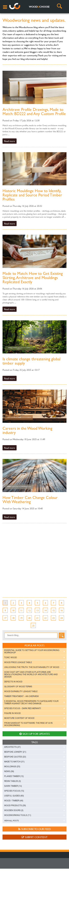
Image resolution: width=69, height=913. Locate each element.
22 (45, 618)
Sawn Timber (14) (13, 786)
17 (5, 618)
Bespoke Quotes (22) (15, 757)
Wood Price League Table (18, 662)
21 (37, 618)
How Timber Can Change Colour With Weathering (30, 499)
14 (45, 610)
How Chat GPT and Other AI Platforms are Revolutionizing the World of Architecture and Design (31, 674)
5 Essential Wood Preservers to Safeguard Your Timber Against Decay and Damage (31, 702)
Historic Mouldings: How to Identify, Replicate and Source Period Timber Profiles (32, 195)
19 (21, 618)
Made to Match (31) (14, 761)
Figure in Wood (12, 713)
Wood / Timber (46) (13, 800)
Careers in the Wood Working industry (27, 430)
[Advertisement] (34, 562)
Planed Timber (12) (14, 776)
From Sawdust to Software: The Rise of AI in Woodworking (28, 724)
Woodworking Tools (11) (17, 815)
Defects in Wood (13, 682)
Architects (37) (12, 747)
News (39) (9, 771)
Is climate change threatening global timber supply (31, 361)
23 (53, 618)
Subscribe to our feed (35, 829)
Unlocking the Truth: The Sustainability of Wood (31, 667)
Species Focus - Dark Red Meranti (22, 708)
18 (13, 618)
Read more (9, 141)
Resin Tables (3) (12, 781)
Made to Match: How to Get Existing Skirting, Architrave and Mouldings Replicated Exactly (33, 277)
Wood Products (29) (15, 805)
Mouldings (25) (12, 766)
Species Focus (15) (14, 791)
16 (61, 610)
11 (21, 610)
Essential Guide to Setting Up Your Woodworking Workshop (31, 651)
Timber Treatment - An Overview (21, 696)
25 (33, 625)
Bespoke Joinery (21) (15, 752)
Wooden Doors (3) (13, 810)
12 (29, 610)
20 (29, 618)
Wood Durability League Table (21, 691)
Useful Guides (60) (14, 796)
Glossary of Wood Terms (18, 686)
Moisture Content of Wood (19, 718)
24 (61, 618)
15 (53, 610)
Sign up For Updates (36, 734)
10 (13, 610)
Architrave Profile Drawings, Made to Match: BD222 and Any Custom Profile (34, 111)
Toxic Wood (10, 657)
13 (37, 610)
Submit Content (36, 837)
